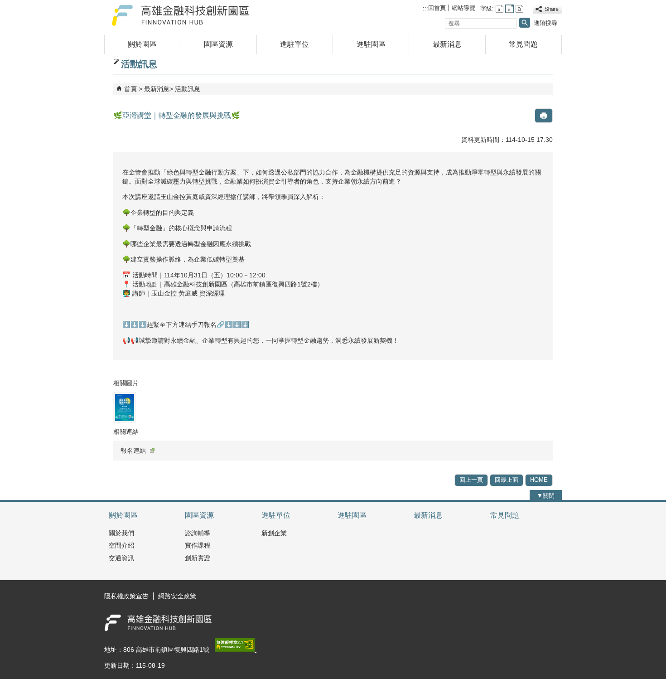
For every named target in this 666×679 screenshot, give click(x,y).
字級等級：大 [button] (519, 9)
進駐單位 (294, 44)
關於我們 (121, 533)
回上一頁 (471, 479)
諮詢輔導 (197, 533)
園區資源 (218, 44)
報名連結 (133, 450)
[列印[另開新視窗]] (544, 115)
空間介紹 (121, 545)
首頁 (130, 88)
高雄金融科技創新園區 (180, 15)
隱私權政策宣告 (126, 596)
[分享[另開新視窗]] (547, 9)
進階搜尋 (545, 22)
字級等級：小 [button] (499, 9)
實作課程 (197, 545)
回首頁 (437, 8)
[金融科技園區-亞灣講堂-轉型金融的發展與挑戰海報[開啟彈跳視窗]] (124, 407)
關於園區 (142, 44)
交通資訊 (121, 558)
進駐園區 (371, 44)
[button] (524, 23)
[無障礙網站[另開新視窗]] (235, 649)
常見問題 (523, 44)
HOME (539, 479)
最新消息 (447, 44)
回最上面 (506, 479)
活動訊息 (187, 88)
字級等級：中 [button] (509, 9)
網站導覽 (463, 8)
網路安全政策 (177, 596)
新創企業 (274, 533)
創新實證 (197, 558)
